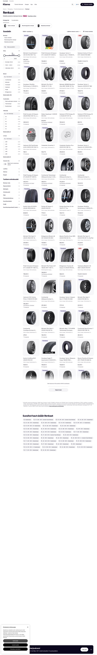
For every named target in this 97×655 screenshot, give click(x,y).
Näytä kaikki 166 (7, 95)
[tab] (6, 20)
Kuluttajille (5, 1)
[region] (15, 639)
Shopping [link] (10, 9)
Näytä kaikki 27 (7, 131)
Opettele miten (32, 16)
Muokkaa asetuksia (15, 649)
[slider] (4, 55)
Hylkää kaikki (15, 645)
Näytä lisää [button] (58, 390)
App (32, 4)
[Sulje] (27, 627)
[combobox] (73, 31)
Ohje (35, 4)
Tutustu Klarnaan (18, 4)
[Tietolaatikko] (32, 31)
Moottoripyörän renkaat (10, 39)
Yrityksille (11, 1)
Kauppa (27, 4)
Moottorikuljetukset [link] (19, 9)
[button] (77, 4)
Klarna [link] (4, 9)
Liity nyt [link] (84, 649)
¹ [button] (46, 122)
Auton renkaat (7, 37)
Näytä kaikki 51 (7, 156)
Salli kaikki (15, 640)
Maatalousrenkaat (8, 42)
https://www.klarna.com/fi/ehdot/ (56, 406)
